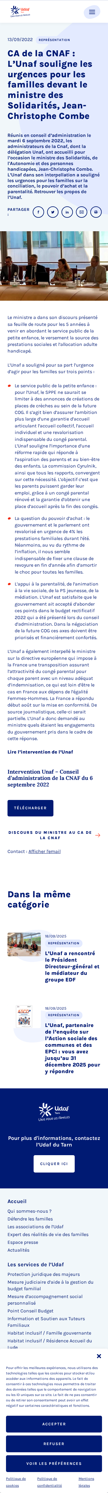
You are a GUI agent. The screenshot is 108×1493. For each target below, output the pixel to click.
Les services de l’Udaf (36, 1264)
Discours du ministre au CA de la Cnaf (50, 835)
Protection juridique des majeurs (44, 1274)
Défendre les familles (30, 1219)
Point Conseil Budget (30, 1311)
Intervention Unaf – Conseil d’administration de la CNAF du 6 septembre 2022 (50, 778)
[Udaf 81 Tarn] (20, 11)
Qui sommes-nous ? (30, 1211)
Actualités (18, 1250)
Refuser (54, 1443)
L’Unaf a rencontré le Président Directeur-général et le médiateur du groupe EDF (72, 966)
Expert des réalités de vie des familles (48, 1234)
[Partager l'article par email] (81, 212)
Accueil (17, 1201)
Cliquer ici (54, 1163)
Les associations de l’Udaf (35, 1226)
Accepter (54, 1424)
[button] (99, 1356)
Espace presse (23, 1242)
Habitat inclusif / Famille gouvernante (49, 1333)
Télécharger (30, 808)
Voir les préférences (54, 1463)
